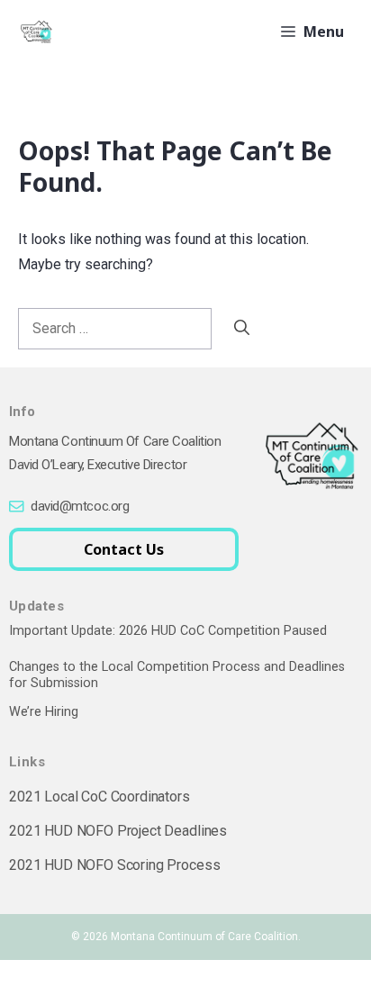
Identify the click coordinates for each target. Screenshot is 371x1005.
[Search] (241, 327)
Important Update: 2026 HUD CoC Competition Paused (168, 630)
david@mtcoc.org (80, 506)
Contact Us (124, 549)
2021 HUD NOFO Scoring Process (114, 865)
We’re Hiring (43, 712)
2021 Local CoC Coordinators (99, 796)
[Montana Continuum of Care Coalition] (35, 31)
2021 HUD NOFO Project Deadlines (118, 830)
